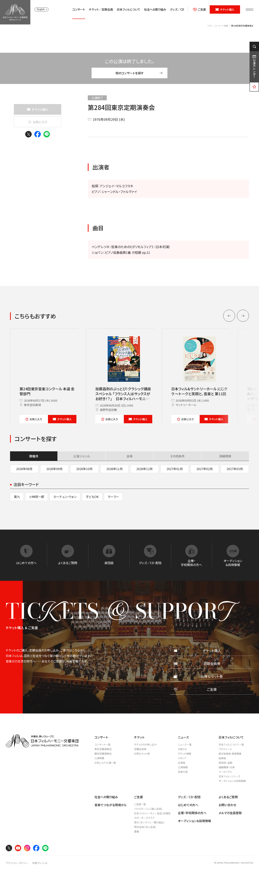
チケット (64, 419)
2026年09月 (54, 468)
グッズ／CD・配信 (189, 797)
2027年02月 (204, 468)
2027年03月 (235, 468)
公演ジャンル (81, 456)
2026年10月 (84, 468)
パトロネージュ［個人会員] (148, 809)
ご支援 (202, 9)
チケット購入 (227, 9)
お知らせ (182, 749)
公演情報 (183, 767)
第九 (17, 496)
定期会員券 (140, 749)
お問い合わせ (227, 805)
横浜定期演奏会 (103, 753)
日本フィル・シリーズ (229, 776)
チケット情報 (184, 753)
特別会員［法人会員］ (145, 827)
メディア (182, 758)
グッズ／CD (177, 9)
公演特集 (99, 758)
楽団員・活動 (225, 762)
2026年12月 (144, 468)
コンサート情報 (221, 25)
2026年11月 (114, 468)
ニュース (183, 737)
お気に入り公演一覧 (105, 762)
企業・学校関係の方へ (192, 813)
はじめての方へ (188, 805)
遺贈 (136, 831)
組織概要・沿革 (227, 767)
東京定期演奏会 (103, 749)
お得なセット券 (142, 753)
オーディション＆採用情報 (232, 781)
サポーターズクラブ (144, 818)
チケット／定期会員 (101, 9)
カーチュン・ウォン (65, 496)
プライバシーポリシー (17, 863)
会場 (129, 456)
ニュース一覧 (185, 744)
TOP (209, 25)
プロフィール (225, 749)
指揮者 (222, 758)
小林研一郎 (36, 496)
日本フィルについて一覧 (231, 744)
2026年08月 (24, 468)
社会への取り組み (155, 9)
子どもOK (92, 496)
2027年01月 (174, 468)
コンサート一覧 (102, 744)
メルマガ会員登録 (230, 813)
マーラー (113, 496)
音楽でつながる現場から (110, 805)
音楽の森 (183, 772)
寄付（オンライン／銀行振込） (149, 822)
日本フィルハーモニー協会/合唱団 (152, 813)
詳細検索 (225, 456)
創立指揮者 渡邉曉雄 (230, 753)
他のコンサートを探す (129, 73)
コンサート (78, 9)
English (41, 9)
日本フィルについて (128, 9)
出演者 (181, 762)
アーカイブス (225, 772)
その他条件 (177, 456)
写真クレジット (40, 863)
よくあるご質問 (228, 797)
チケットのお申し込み (145, 744)
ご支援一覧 (140, 804)
